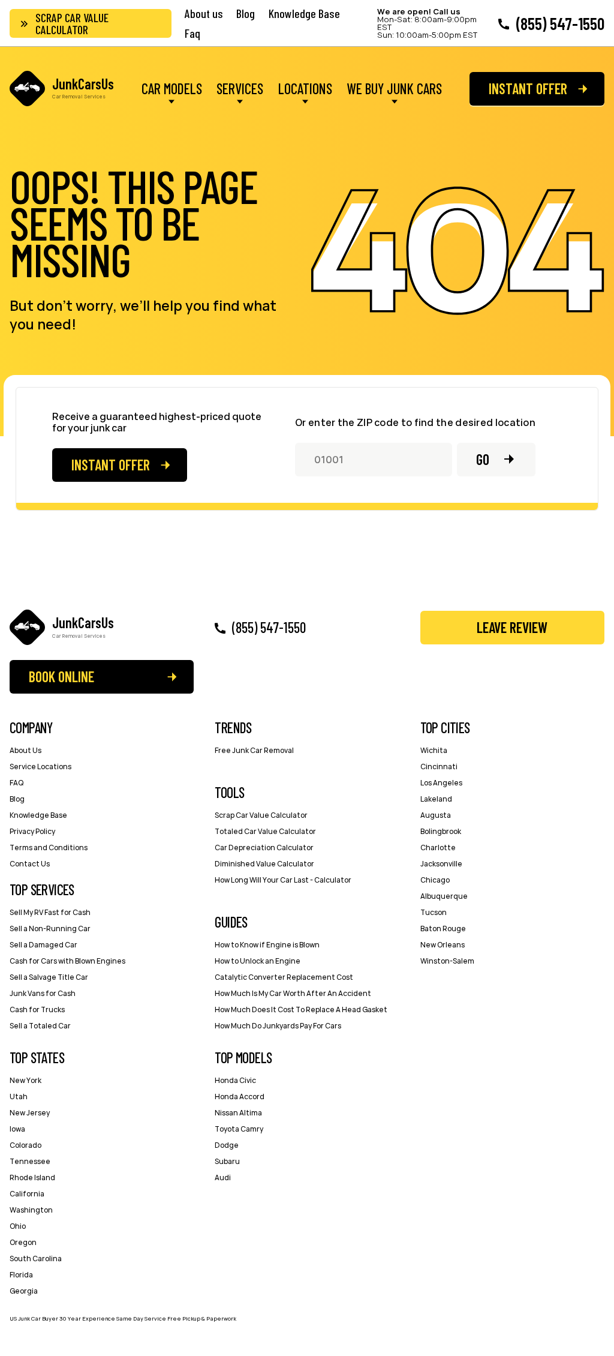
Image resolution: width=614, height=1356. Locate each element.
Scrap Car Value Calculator (72, 23)
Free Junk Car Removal (254, 750)
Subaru (227, 1161)
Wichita (433, 750)
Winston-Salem (447, 961)
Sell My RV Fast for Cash (50, 912)
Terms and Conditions (49, 847)
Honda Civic (235, 1080)
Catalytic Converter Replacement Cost (284, 977)
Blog (245, 13)
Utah (19, 1096)
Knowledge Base (304, 13)
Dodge (227, 1145)
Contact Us (30, 864)
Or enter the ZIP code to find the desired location (415, 422)
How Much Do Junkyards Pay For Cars (278, 1026)
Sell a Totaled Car (40, 1026)
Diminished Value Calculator (264, 864)
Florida (21, 1275)
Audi (223, 1177)
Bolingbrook (440, 831)
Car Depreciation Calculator (264, 847)
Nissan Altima (238, 1113)
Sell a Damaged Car (43, 945)
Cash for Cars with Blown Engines (67, 961)
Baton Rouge (443, 928)
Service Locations (40, 766)
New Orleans (442, 945)
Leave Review (512, 627)
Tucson (433, 912)
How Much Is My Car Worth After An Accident (293, 993)
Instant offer (528, 88)
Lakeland (436, 799)
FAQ (16, 783)
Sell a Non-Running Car (50, 928)
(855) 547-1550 (560, 23)
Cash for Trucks (37, 1009)
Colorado (25, 1145)
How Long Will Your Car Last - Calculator (283, 880)
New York (25, 1080)
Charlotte (438, 847)
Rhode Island (32, 1177)
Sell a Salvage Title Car (49, 977)
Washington (31, 1210)
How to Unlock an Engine (257, 961)
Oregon (23, 1242)
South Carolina (36, 1258)
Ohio (18, 1226)
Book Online (61, 676)
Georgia (24, 1291)
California (27, 1194)
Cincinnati (439, 766)
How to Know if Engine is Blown (267, 945)
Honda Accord (239, 1096)
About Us (25, 750)
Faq (192, 33)
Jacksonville (441, 864)
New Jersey (30, 1113)
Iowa (17, 1129)
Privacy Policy (32, 831)
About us (204, 13)
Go (482, 459)
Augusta (435, 815)
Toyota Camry (239, 1129)
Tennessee (30, 1161)
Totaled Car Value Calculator (265, 831)
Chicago (435, 880)
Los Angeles (441, 783)
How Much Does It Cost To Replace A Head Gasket (301, 1009)
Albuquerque (444, 896)
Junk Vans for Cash (43, 993)
